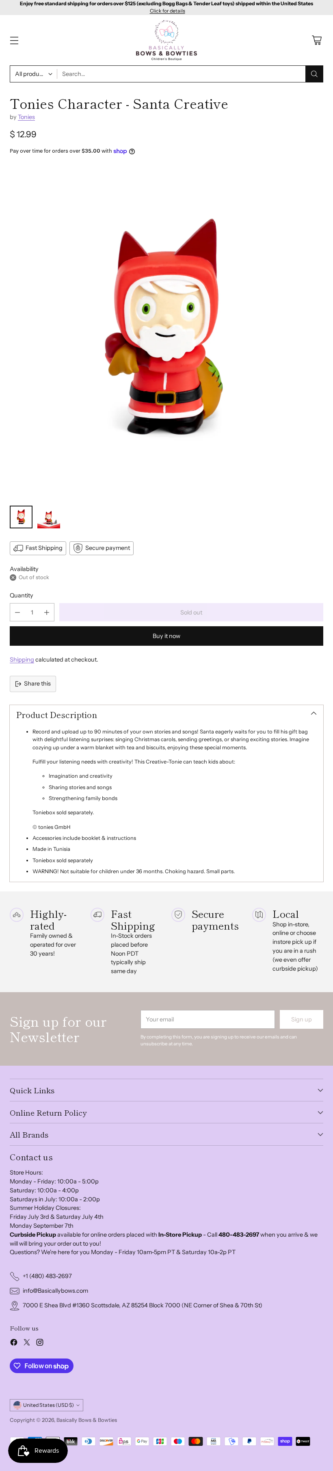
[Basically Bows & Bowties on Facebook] (14, 1343)
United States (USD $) (48, 1405)
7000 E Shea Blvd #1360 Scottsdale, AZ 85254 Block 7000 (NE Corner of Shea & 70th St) (142, 1305)
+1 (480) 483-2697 (47, 1276)
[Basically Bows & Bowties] (166, 40)
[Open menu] (14, 40)
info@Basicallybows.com (55, 1290)
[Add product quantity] (46, 612)
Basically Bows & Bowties (86, 1420)
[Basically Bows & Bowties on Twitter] (27, 1343)
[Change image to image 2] (48, 517)
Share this (37, 683)
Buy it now (166, 636)
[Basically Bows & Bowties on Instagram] (40, 1343)
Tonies (26, 117)
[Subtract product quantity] (17, 612)
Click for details (167, 11)
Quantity (21, 595)
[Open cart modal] (316, 40)
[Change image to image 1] (21, 517)
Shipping (22, 659)
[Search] (314, 73)
